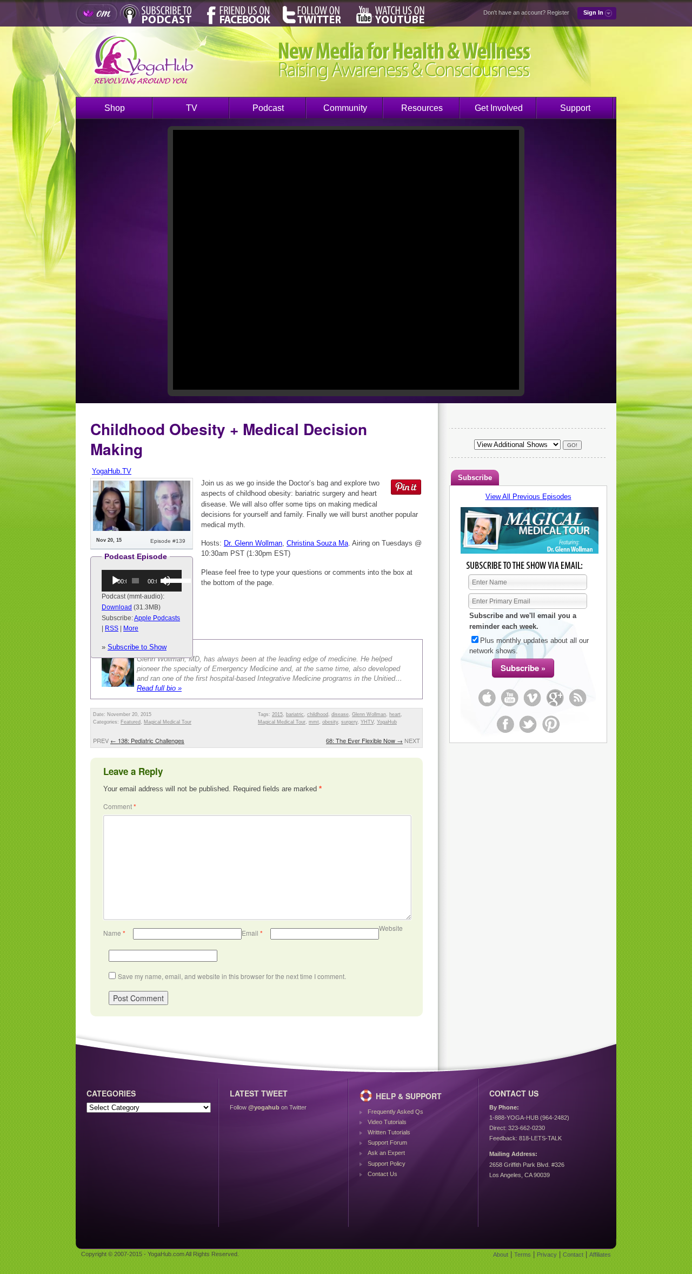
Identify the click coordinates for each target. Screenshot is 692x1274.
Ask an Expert (386, 1153)
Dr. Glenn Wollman (253, 543)
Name (114, 932)
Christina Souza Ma (317, 543)
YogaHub (387, 722)
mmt (314, 722)
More (130, 628)
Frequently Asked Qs (395, 1111)
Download (117, 607)
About (500, 1254)
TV (191, 108)
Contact (573, 1254)
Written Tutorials (389, 1132)
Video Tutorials (387, 1122)
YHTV (367, 722)
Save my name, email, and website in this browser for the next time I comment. (232, 976)
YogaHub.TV (111, 471)
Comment (119, 806)
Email (252, 932)
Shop (114, 108)
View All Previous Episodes (528, 496)
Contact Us (382, 1174)
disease (340, 714)
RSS (111, 628)
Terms (522, 1254)
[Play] (115, 580)
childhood (317, 714)
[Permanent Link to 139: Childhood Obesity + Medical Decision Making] (141, 528)
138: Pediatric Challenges (147, 740)
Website (391, 927)
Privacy (547, 1254)
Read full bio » (159, 688)
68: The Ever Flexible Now (364, 740)
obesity (330, 722)
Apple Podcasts (157, 618)
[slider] (170, 579)
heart (395, 714)
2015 (277, 714)
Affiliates (600, 1254)
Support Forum (387, 1142)
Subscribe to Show (137, 647)
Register (558, 12)
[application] (142, 581)
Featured (131, 722)
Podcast (268, 108)
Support (575, 108)
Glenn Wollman (369, 714)
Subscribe (475, 478)
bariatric (295, 714)
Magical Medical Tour (167, 722)
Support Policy (386, 1163)
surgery (349, 722)
